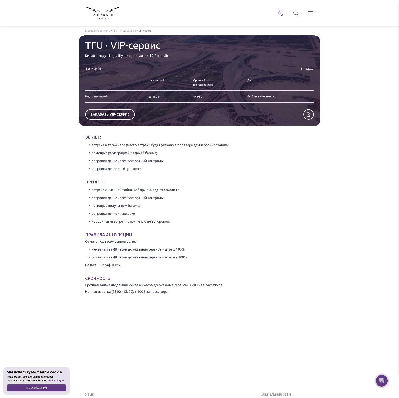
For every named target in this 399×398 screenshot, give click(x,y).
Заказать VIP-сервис (110, 114)
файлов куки (56, 380)
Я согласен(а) (36, 387)
